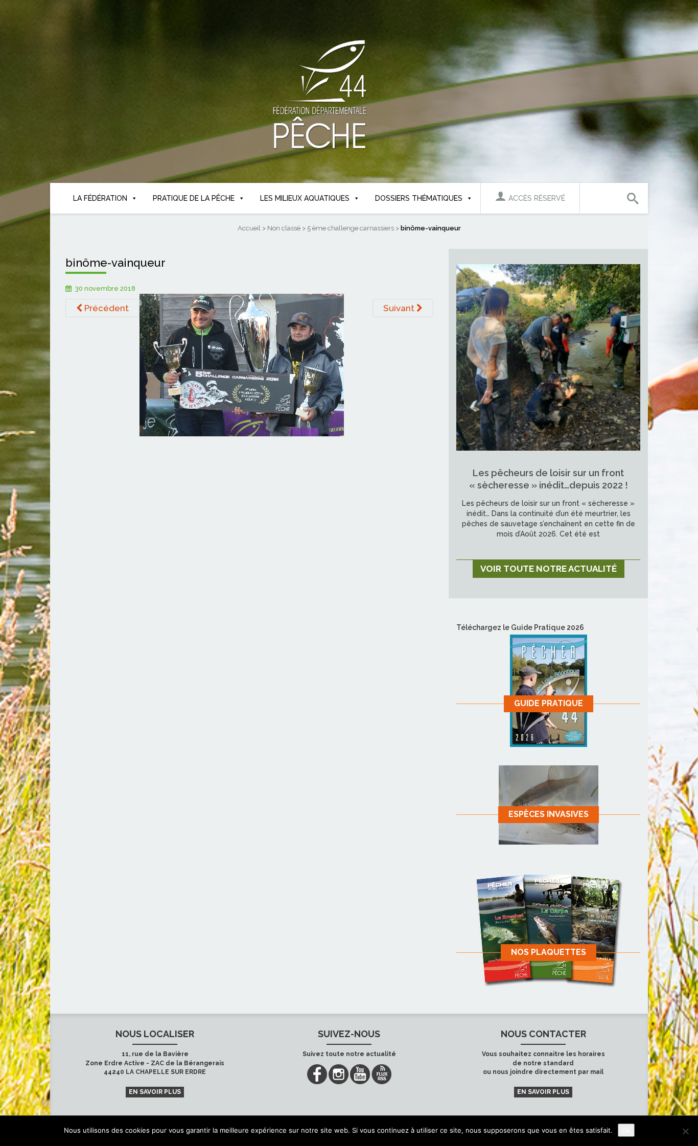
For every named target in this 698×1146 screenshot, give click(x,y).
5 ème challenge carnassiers (350, 228)
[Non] (685, 1131)
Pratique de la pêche (194, 198)
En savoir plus (155, 1091)
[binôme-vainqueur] (241, 364)
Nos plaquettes (548, 952)
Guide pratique (548, 703)
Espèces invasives (548, 814)
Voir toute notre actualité (548, 569)
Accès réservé (535, 198)
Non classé (283, 228)
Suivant (399, 308)
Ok (626, 1130)
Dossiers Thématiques (418, 198)
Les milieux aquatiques (305, 198)
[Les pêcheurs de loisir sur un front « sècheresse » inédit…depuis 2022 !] (548, 357)
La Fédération (100, 198)
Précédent (105, 308)
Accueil (249, 228)
